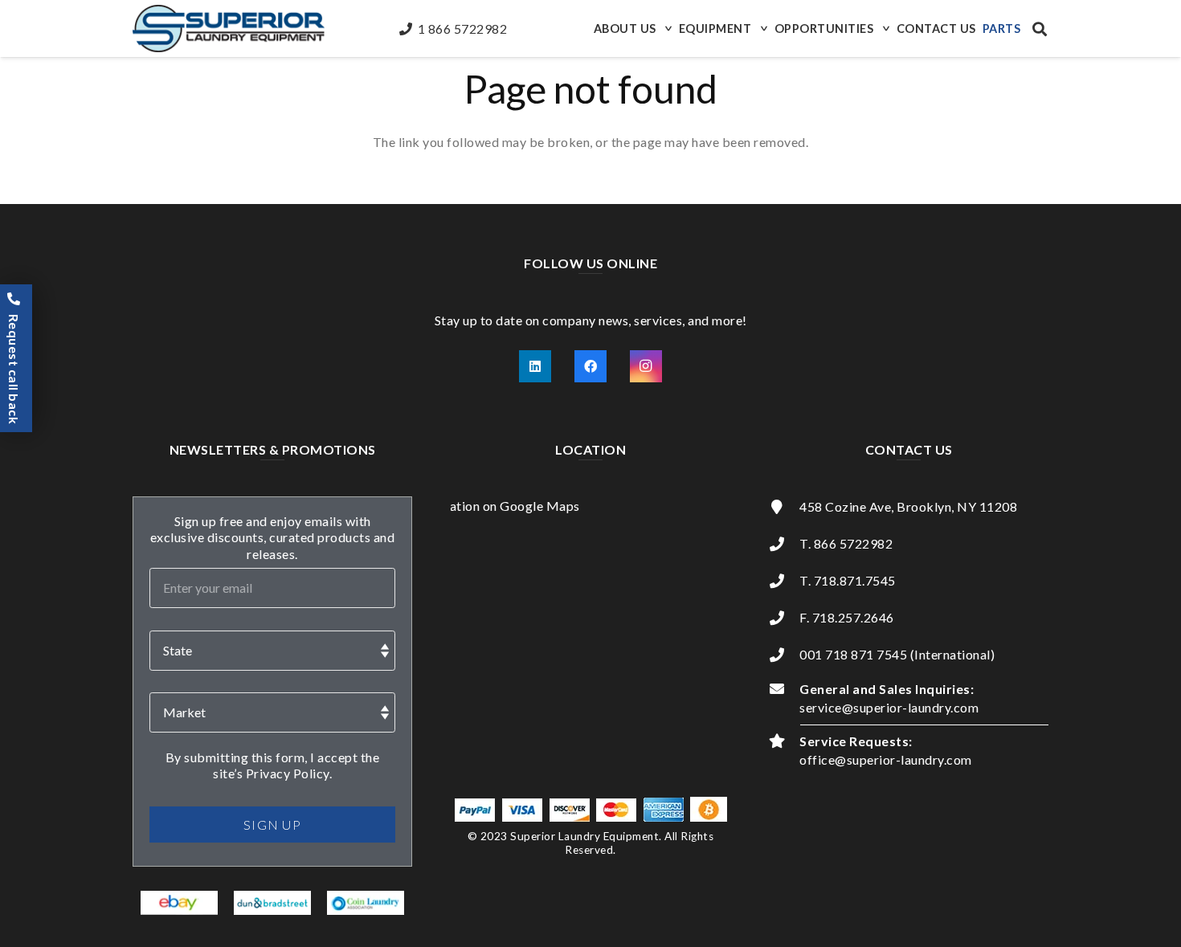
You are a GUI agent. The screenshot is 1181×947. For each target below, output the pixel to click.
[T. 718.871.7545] (784, 581)
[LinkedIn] (535, 366)
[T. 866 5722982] (784, 544)
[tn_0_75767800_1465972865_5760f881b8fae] (180, 903)
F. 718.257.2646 (846, 617)
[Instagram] (646, 366)
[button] (667, 28)
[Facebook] (590, 366)
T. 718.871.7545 (847, 580)
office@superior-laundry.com (885, 759)
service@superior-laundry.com (889, 707)
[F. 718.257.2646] (784, 617)
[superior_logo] (229, 28)
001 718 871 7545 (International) (897, 654)
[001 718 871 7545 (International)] (784, 654)
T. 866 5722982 (846, 543)
